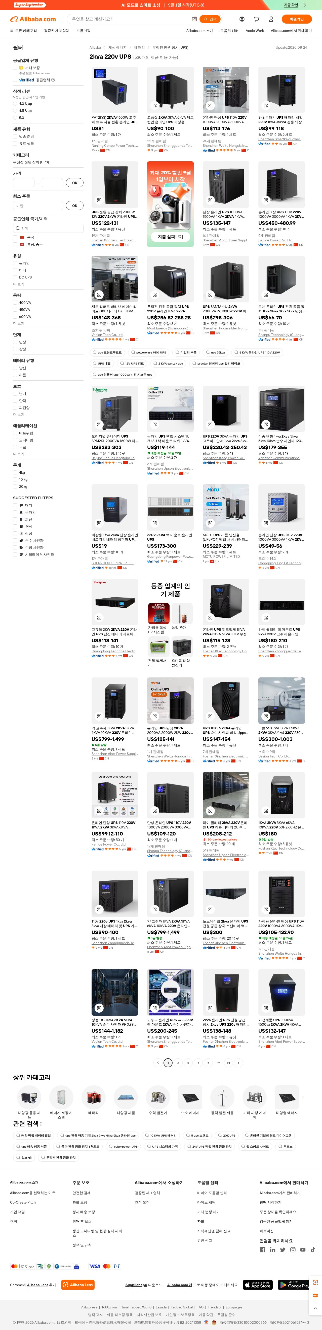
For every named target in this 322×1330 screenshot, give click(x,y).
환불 (200, 1221)
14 (228, 1063)
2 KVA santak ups (170, 363)
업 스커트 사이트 (257, 1146)
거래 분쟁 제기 (208, 1212)
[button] (194, 19)
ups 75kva (218, 352)
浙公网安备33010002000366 (243, 1322)
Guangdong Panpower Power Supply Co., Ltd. (170, 556)
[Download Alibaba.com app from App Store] (258, 1285)
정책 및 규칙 (82, 1245)
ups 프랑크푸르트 (110, 352)
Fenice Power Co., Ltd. (275, 240)
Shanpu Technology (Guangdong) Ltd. (281, 335)
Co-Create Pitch (23, 1202)
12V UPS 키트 (134, 363)
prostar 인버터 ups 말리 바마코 (218, 363)
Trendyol (214, 1307)
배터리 (139, 47)
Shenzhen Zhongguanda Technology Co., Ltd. (170, 146)
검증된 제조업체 (147, 1193)
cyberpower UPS (126, 1146)
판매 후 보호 (82, 1221)
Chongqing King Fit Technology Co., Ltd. (281, 563)
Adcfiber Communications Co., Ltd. (281, 458)
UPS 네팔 (104, 363)
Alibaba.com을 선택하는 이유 (32, 1193)
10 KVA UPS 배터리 (163, 1135)
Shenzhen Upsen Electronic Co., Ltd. (170, 468)
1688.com (109, 1307)
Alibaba (95, 47)
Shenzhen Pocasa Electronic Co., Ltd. (226, 328)
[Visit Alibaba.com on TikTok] (313, 1250)
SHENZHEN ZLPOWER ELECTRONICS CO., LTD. (115, 563)
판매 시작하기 (270, 1202)
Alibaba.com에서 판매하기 (280, 1193)
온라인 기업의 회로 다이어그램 (271, 1135)
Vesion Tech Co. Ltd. (107, 335)
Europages (234, 1307)
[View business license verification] (206, 1322)
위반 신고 (204, 1240)
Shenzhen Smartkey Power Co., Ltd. (281, 139)
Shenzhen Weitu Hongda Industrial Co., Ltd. (226, 146)
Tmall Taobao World (136, 1307)
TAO (200, 1307)
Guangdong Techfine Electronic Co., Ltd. (115, 651)
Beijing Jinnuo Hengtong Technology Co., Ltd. (115, 458)
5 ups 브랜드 (200, 1135)
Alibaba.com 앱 (179, 1285)
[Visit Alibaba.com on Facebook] (263, 1250)
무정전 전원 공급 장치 (61, 1157)
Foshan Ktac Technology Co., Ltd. (226, 651)
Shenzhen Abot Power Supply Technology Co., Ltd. (226, 240)
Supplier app (136, 1285)
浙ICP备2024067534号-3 (289, 1322)
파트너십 (267, 1231)
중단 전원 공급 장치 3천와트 (80, 1146)
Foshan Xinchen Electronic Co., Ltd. (115, 240)
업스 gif (26, 1157)
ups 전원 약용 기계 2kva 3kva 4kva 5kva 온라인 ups (100, 1135)
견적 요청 (142, 1202)
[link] (315, 1282)
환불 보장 (79, 1202)
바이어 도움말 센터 (212, 1193)
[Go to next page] (238, 1062)
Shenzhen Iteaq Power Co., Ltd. (226, 458)
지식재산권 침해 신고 (213, 1231)
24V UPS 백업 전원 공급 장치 (212, 1146)
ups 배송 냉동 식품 (34, 1146)
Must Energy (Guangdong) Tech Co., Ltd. (170, 328)
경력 (13, 1221)
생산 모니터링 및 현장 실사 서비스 (97, 1233)
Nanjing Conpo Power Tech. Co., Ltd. (115, 146)
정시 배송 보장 (83, 1212)
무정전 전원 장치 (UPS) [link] (170, 47)
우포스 (288, 1146)
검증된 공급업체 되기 (276, 1221)
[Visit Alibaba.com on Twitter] (283, 1250)
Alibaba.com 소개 (24, 1182)
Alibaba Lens (37, 1285)
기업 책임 (17, 1212)
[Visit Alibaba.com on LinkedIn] (273, 1250)
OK (74, 183)
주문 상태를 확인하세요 (278, 1212)
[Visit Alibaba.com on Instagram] (293, 1250)
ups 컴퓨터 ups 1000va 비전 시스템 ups (125, 374)
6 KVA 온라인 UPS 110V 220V (259, 352)
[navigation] (48, 555)
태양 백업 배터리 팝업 (36, 1135)
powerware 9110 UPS (151, 352)
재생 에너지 (117, 47)
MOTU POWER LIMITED (221, 556)
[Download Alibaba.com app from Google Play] (295, 1285)
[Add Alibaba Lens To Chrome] (78, 1285)
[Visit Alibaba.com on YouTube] (303, 1250)
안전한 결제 (81, 1193)
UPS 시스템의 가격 (165, 1146)
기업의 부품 (188, 352)
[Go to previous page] (158, 1062)
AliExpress (89, 1307)
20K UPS (229, 1135)
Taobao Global (182, 1307)
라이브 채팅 (206, 1202)
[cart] (257, 20)
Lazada (161, 1307)
